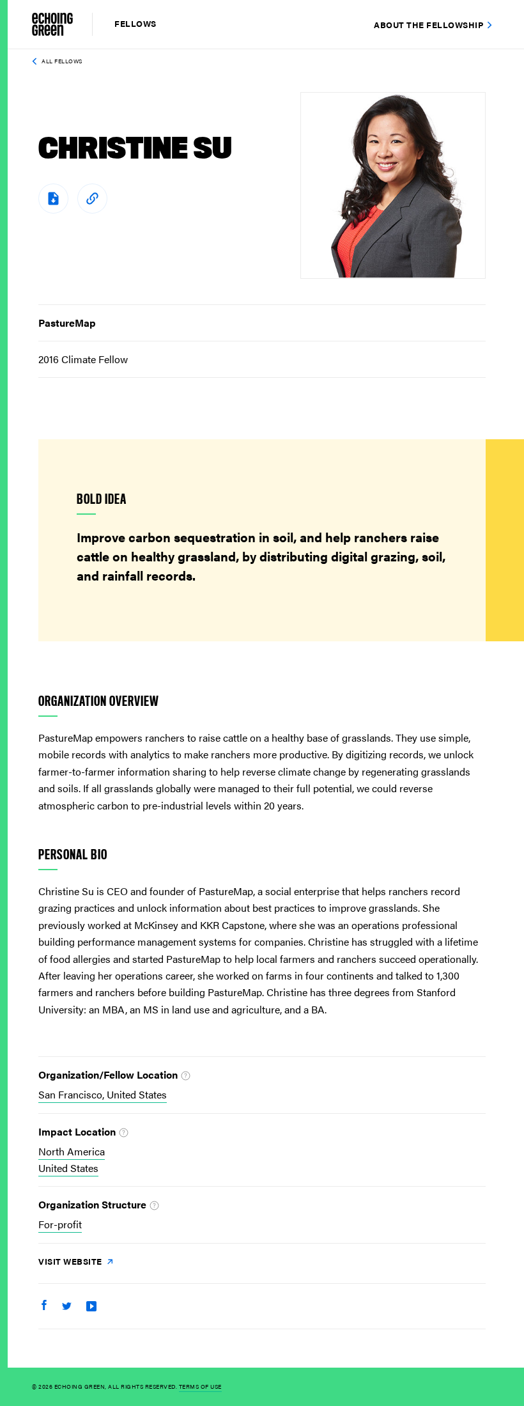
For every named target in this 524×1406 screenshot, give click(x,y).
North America (71, 1151)
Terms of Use (200, 1386)
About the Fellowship (428, 25)
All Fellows (62, 61)
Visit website (71, 1261)
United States (68, 1167)
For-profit (60, 1224)
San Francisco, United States (102, 1094)
